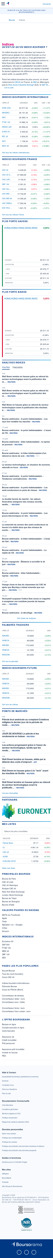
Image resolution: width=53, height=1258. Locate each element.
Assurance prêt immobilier (13, 1049)
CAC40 (17, 82)
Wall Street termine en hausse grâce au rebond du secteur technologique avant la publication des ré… (25, 379)
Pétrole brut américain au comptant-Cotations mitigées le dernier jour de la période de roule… (25, 722)
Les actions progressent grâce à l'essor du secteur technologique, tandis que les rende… (24, 747)
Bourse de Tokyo (9, 898)
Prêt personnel (8, 1043)
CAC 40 (5, 170)
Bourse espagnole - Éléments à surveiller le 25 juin (23, 563)
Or (4, 847)
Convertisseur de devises (13, 995)
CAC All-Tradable (10, 189)
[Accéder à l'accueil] (4, 19)
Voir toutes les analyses (26, 618)
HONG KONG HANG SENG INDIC (21, 227)
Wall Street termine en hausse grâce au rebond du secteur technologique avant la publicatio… (26, 785)
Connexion (47, 4)
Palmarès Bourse (9, 986)
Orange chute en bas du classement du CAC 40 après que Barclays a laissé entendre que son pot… (24, 587)
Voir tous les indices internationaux (15, 152)
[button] (3, 4)
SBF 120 (5, 184)
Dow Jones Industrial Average (21, 84)
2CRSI (5, 856)
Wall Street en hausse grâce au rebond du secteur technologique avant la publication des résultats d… (25, 407)
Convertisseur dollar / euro (13, 998)
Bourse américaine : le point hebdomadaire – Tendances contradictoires (23, 477)
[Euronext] (26, 811)
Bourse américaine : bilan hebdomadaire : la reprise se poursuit (26, 443)
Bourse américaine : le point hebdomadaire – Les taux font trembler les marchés (25, 420)
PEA (4, 1055)
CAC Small (7, 203)
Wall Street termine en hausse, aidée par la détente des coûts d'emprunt (24, 760)
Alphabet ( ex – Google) (12, 924)
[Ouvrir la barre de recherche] (35, 3)
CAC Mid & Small (10, 193)
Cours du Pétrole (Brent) (12, 989)
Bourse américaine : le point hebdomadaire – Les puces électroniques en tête (25, 514)
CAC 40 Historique (10, 885)
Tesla (4, 921)
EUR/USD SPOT (9, 861)
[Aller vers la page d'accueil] (8, 3)
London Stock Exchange (12, 895)
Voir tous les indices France (13, 214)
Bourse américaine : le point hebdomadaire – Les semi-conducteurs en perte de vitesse (25, 488)
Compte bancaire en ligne (13, 1027)
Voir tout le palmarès (10, 661)
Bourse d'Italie (8, 904)
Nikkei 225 (6, 127)
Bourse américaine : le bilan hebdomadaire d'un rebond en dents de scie (24, 454)
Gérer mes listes (8, 868)
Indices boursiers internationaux (15, 983)
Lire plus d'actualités (10, 793)
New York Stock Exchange (13, 891)
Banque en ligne (9, 1024)
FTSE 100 (6, 122)
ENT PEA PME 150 (10, 208)
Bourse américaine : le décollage (17, 612)
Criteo (4, 928)
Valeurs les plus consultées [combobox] (15, 831)
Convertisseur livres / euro (13, 1008)
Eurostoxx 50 (7, 941)
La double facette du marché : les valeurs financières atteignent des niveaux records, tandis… (22, 502)
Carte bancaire (8, 1030)
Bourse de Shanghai (11, 901)
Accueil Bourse (8, 970)
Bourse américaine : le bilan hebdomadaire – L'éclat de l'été (26, 540)
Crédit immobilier (9, 1040)
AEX (4, 141)
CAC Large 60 (8, 179)
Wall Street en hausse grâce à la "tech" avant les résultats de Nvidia (25, 772)
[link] (20, 1076)
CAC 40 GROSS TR (10, 174)
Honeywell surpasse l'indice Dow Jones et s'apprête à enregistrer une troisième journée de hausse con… (26, 601)
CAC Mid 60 (7, 198)
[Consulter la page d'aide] (39, 3)
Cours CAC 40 (8, 977)
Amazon (5, 931)
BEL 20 (5, 136)
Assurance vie (8, 1036)
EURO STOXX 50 (9, 131)
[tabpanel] (26, 493)
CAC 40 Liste (7, 882)
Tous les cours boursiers (12, 973)
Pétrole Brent (8, 843)
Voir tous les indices (10, 704)
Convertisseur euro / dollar (13, 1002)
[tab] (6, 368)
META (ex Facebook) (11, 915)
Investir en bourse (10, 1052)
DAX (35, 82)
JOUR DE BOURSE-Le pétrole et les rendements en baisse (20, 735)
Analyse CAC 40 (9, 888)
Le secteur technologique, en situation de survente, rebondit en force (26, 466)
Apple (4, 918)
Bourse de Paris (9, 878)
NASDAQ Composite (11, 112)
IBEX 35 (5, 146)
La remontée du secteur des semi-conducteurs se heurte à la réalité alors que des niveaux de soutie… (25, 527)
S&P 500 (45, 84)
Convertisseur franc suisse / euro (16, 1011)
